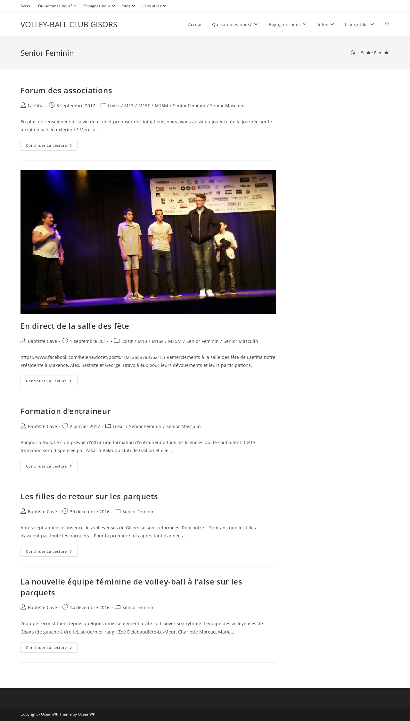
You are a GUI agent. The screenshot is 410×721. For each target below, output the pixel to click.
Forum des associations (66, 90)
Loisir (113, 106)
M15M (161, 106)
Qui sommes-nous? (55, 6)
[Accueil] (353, 52)
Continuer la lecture (52, 144)
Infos (126, 6)
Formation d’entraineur (65, 411)
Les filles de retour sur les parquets (89, 496)
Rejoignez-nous (97, 6)
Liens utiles (151, 6)
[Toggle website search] (387, 24)
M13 (129, 106)
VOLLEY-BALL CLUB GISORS (68, 24)
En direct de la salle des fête (74, 325)
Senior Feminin (375, 52)
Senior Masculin (227, 106)
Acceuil (26, 6)
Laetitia (36, 106)
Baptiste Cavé (42, 341)
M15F (144, 106)
